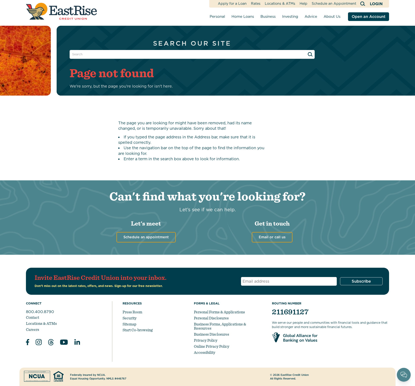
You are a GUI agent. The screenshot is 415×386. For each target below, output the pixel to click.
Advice (311, 16)
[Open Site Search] (363, 4)
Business (268, 16)
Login (376, 4)
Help (303, 4)
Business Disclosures (211, 334)
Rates (255, 4)
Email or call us (272, 237)
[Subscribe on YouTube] (64, 343)
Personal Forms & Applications (219, 312)
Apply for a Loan (232, 4)
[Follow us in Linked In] (77, 343)
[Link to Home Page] (61, 11)
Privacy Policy (205, 340)
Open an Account (368, 16)
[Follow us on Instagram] (39, 342)
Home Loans (242, 16)
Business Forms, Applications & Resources (220, 326)
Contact (32, 317)
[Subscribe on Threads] (51, 343)
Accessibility (204, 352)
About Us (332, 16)
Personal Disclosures (211, 318)
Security (130, 318)
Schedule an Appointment (334, 4)
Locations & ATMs (280, 4)
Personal (217, 16)
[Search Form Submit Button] (310, 54)
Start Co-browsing (138, 330)
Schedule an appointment (146, 237)
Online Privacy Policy (211, 346)
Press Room (132, 312)
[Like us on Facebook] (27, 342)
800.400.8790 (40, 311)
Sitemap (129, 324)
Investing (290, 16)
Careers (32, 329)
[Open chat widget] (404, 375)
